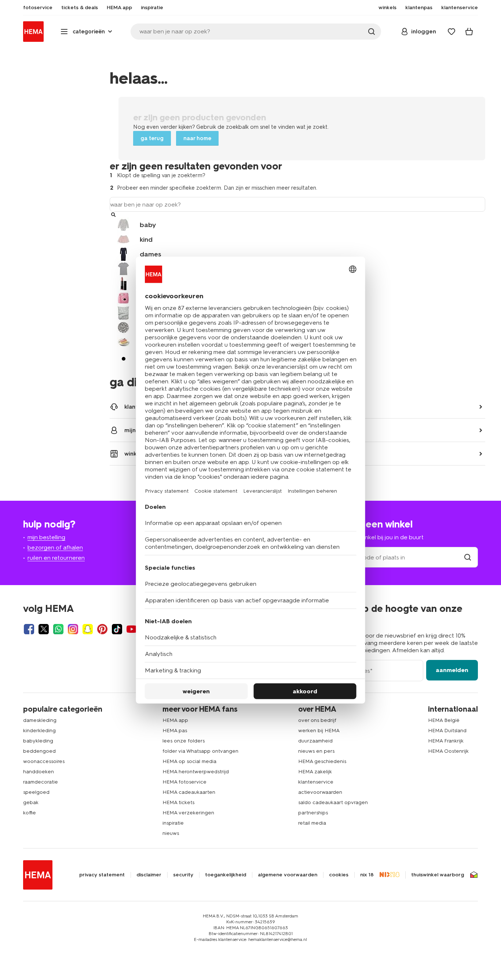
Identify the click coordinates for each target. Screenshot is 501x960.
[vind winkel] (467, 557)
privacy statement (102, 875)
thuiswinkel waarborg (437, 875)
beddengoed (39, 751)
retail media (312, 823)
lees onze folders (183, 741)
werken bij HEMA (319, 730)
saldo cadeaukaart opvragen (333, 802)
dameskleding (39, 720)
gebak (31, 802)
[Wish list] (451, 31)
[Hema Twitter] (44, 629)
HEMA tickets (178, 802)
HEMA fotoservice (184, 782)
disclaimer (148, 875)
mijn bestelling (46, 537)
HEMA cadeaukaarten (188, 792)
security (183, 875)
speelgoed (36, 792)
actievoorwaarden (320, 792)
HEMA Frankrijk (446, 741)
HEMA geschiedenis (322, 761)
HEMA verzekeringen (188, 813)
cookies (338, 875)
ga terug (152, 138)
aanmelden (452, 670)
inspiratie (173, 823)
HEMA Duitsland (447, 730)
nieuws (170, 833)
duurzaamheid (315, 741)
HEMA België (444, 720)
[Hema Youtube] (132, 629)
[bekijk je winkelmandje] (469, 31)
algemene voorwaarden (287, 875)
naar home (197, 138)
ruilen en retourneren (56, 557)
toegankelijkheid (225, 875)
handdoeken (38, 772)
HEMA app (175, 720)
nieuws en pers (316, 751)
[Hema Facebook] (29, 629)
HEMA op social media (189, 761)
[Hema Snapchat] (88, 629)
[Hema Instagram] (73, 629)
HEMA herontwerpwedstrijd (195, 772)
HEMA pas (174, 730)
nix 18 (367, 875)
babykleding (38, 741)
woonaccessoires (44, 761)
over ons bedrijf (317, 720)
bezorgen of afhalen (55, 547)
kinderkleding (39, 730)
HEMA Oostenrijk (448, 751)
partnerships (313, 813)
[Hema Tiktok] (117, 629)
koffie (29, 813)
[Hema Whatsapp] (58, 629)
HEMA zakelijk (315, 772)
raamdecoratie (40, 782)
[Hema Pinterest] (102, 629)
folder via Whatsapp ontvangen (200, 751)
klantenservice (315, 782)
